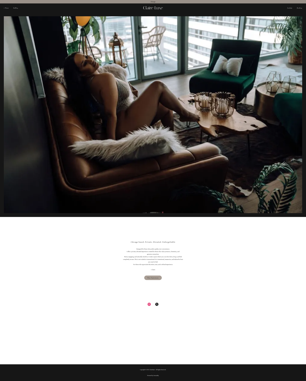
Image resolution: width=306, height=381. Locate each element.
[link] (153, 9)
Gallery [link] (15, 8)
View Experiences (153, 278)
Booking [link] (299, 8)
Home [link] (7, 8)
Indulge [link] (289, 8)
